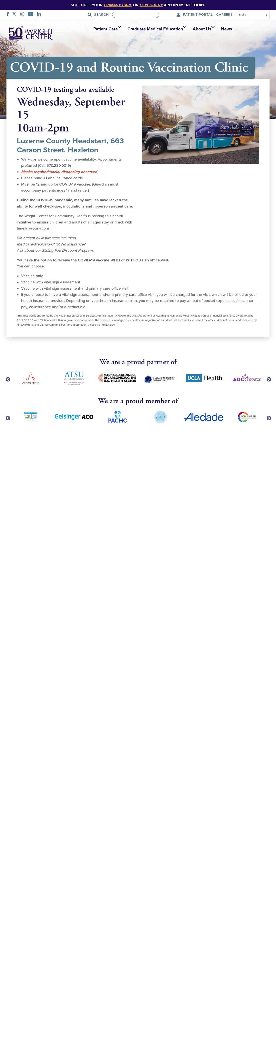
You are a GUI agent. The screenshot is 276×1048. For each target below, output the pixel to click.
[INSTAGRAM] (23, 14)
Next (268, 379)
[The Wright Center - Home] (31, 33)
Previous (7, 379)
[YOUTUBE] (31, 14)
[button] (106, 29)
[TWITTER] (15, 14)
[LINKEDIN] (40, 14)
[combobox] (253, 15)
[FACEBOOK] (8, 14)
